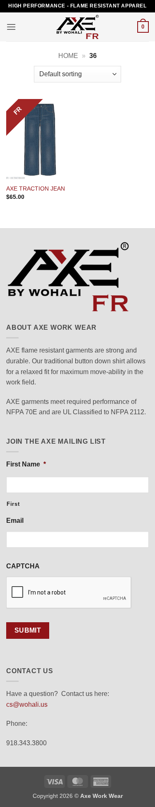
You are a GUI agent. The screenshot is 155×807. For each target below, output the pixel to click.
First (13, 504)
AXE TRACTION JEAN (35, 189)
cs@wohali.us (27, 704)
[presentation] (69, 593)
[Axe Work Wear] (78, 26)
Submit (27, 630)
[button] (11, 27)
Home (68, 55)
